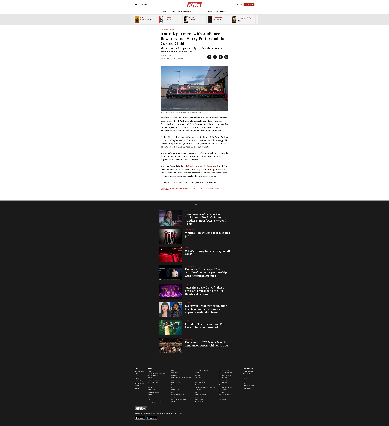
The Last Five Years (225, 375)
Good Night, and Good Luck (155, 402)
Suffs (196, 392)
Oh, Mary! (174, 402)
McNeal (173, 397)
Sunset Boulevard (200, 394)
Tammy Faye (199, 399)
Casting (137, 378)
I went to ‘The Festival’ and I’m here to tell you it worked (204, 325)
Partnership (189, 266)
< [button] (132, 19)
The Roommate (223, 389)
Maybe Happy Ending (177, 394)
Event (187, 321)
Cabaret (149, 385)
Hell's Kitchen (175, 380)
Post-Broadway (139, 383)
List (186, 248)
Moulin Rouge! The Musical (179, 399)
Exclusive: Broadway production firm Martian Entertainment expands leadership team (206, 309)
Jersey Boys (189, 229)
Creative (137, 376)
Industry (164, 30)
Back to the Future (152, 382)
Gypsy (173, 370)
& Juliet (149, 371)
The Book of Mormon (201, 402)
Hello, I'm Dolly (175, 382)
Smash (197, 385)
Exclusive (188, 302)
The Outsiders (223, 382)
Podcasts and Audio (204, 11)
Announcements (139, 371)
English (149, 394)
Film (187, 211)
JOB (172, 387)
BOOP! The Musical (153, 380)
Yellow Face (222, 399)
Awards (137, 388)
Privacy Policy (247, 388)
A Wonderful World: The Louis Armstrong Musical (156, 374)
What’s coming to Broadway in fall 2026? (207, 252)
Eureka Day (150, 397)
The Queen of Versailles (226, 387)
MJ (172, 392)
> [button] (256, 19)
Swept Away (198, 397)
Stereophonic (199, 389)
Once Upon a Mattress (201, 370)
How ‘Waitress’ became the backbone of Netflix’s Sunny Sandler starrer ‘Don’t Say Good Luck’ (205, 219)
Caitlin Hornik (166, 55)
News (165, 11)
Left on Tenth (175, 389)
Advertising (246, 381)
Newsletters (221, 11)
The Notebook (223, 380)
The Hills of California (225, 372)
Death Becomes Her (153, 392)
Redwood (198, 377)
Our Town (198, 375)
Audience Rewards (183, 188)
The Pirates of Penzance (226, 385)
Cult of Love (151, 389)
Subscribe (249, 4)
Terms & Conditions (248, 385)
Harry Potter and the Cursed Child (205, 188)
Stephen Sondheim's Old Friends (205, 387)
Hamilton (174, 375)
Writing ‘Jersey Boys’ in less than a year (207, 234)
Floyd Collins (151, 399)
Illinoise (173, 385)
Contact (245, 378)
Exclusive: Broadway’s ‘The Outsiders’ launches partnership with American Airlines (206, 273)
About (244, 376)
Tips (244, 383)
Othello (197, 372)
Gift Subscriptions (248, 371)
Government (189, 339)
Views (173, 11)
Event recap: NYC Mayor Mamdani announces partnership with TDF (207, 344)
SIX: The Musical (200, 382)
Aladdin (149, 377)
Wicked (221, 397)
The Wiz (221, 392)
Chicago (149, 387)
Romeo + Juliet (199, 380)
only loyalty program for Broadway (200, 166)
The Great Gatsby (224, 370)
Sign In (239, 4)
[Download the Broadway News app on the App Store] (140, 418)
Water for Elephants (225, 394)
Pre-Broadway (139, 381)
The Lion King (223, 377)
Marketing (165, 190)
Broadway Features (185, 11)
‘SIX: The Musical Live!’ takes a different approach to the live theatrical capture (204, 291)
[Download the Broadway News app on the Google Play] (151, 418)
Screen (137, 385)
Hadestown (174, 372)
